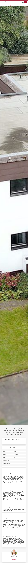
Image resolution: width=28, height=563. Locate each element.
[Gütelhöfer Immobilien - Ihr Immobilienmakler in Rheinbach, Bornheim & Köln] (4, 2)
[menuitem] (23, 2)
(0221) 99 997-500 (15, 5)
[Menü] (23, 2)
